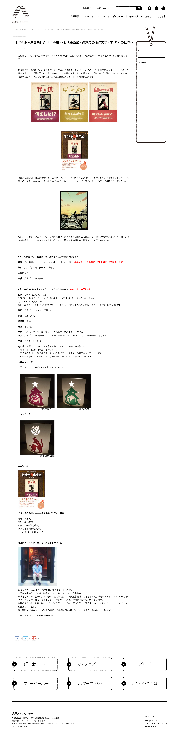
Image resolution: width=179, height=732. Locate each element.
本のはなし (146, 16)
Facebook (142, 62)
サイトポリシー (150, 716)
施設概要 (75, 16)
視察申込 (87, 8)
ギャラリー (118, 16)
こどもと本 (160, 16)
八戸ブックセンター (22, 713)
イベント (89, 16)
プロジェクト (103, 16)
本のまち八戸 (132, 16)
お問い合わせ (103, 8)
